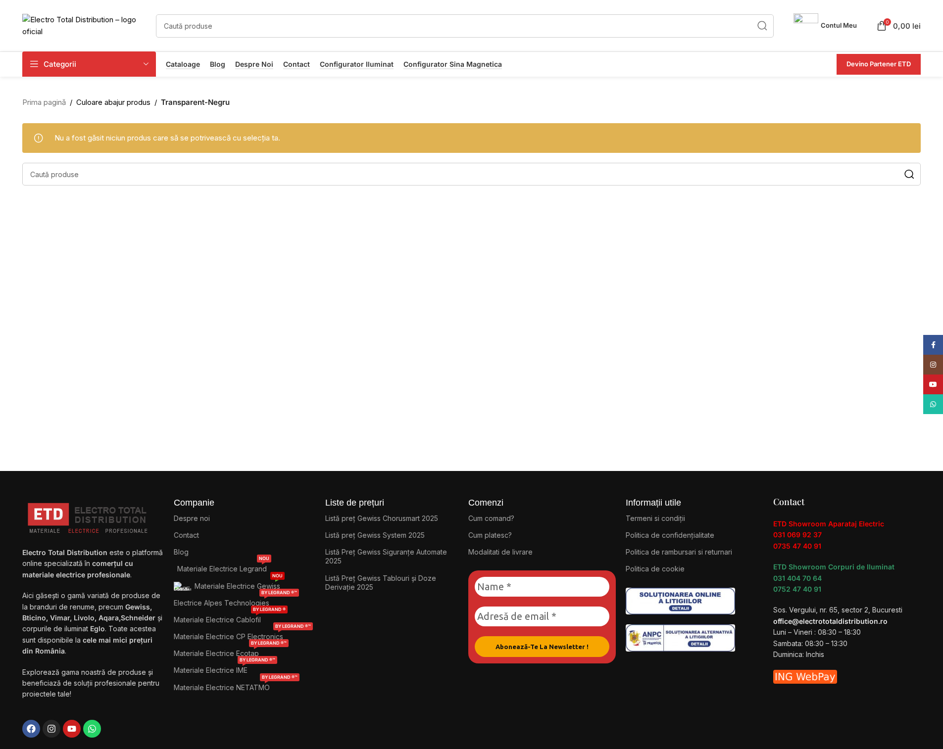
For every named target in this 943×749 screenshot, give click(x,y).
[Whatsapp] (92, 729)
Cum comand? (491, 518)
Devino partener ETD (878, 64)
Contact (296, 64)
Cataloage (183, 64)
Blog (217, 64)
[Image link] (680, 600)
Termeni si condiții (655, 518)
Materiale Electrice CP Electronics (242, 634)
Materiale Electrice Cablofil (230, 617)
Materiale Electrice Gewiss (239, 584)
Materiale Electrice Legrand (223, 567)
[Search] (762, 26)
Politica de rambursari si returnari (679, 552)
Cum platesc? (490, 535)
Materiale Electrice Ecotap (230, 651)
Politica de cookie (655, 568)
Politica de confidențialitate (670, 535)
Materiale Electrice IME (224, 668)
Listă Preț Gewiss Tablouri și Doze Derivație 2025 (380, 582)
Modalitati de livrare (500, 552)
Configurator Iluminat (357, 64)
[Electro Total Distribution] (88, 515)
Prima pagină (44, 102)
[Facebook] (31, 729)
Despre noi (254, 64)
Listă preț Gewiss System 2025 (375, 535)
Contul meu (839, 25)
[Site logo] (84, 25)
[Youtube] (72, 729)
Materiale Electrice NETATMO (236, 685)
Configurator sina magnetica (452, 64)
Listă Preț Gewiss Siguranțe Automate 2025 (386, 556)
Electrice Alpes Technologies (235, 601)
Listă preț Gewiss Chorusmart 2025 (381, 518)
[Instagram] (51, 729)
